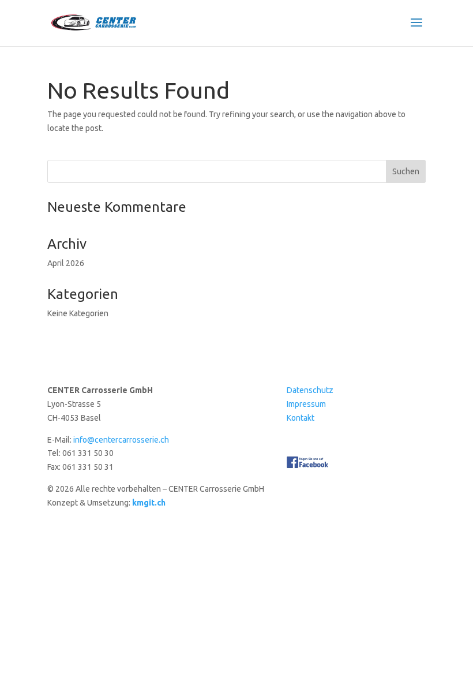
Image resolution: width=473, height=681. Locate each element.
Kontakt (300, 417)
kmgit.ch (149, 502)
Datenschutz (310, 390)
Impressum (306, 404)
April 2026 (65, 263)
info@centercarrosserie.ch (121, 439)
